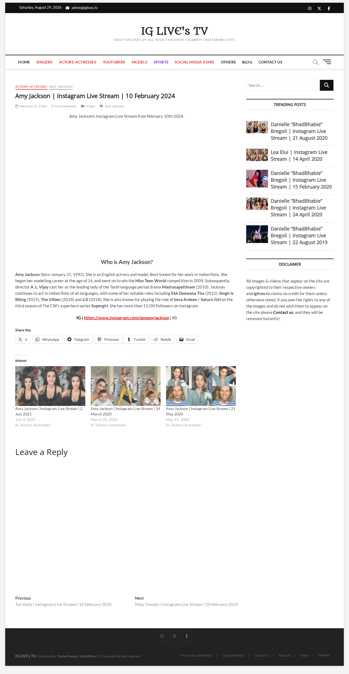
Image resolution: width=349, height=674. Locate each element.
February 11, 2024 (33, 106)
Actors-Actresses (78, 62)
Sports (161, 62)
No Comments (65, 106)
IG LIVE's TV (174, 31)
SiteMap (324, 655)
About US (285, 655)
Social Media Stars (195, 62)
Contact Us (270, 62)
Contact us (283, 312)
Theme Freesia (67, 656)
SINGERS (44, 62)
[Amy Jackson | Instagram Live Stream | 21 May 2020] (201, 386)
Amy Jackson (61, 86)
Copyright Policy (233, 655)
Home (24, 62)
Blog (247, 62)
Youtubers (114, 62)
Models (140, 62)
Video (90, 106)
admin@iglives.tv (84, 7)
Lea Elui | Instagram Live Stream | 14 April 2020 (299, 155)
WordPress (88, 656)
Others (228, 62)
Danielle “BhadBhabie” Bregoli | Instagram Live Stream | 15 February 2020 (301, 180)
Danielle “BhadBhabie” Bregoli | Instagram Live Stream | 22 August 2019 (299, 235)
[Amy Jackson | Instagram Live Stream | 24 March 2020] (126, 386)
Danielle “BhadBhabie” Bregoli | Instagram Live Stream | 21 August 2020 (299, 131)
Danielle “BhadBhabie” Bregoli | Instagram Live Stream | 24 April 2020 (298, 208)
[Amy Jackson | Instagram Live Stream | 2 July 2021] (50, 386)
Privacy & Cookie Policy (196, 655)
